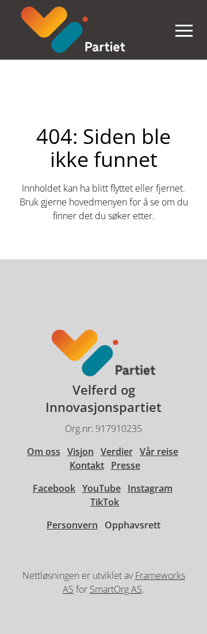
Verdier (117, 451)
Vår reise (159, 451)
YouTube (101, 488)
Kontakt (87, 465)
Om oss (43, 451)
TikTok (104, 502)
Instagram (150, 488)
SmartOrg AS (116, 589)
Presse (125, 465)
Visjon (80, 451)
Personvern (72, 525)
